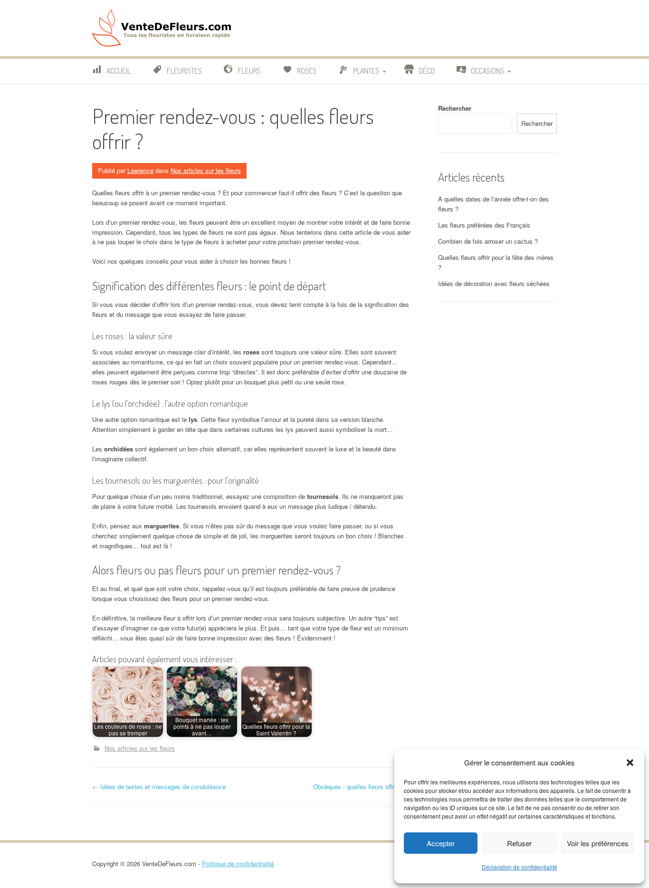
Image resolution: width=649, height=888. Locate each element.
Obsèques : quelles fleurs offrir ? (361, 786)
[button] (630, 762)
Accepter (441, 843)
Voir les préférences (598, 843)
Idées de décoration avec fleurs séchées (494, 283)
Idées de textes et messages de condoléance (159, 786)
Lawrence (140, 170)
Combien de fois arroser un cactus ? (488, 241)
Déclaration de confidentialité (519, 867)
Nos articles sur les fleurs (206, 170)
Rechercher (454, 108)
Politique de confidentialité (238, 863)
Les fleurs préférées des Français (484, 224)
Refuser (519, 843)
